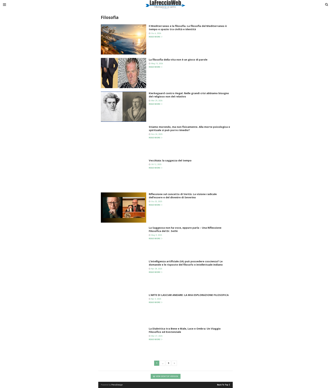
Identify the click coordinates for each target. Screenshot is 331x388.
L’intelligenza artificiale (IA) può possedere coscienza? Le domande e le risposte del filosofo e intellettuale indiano (186, 263)
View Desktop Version (166, 376)
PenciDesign (117, 385)
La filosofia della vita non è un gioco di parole (178, 59)
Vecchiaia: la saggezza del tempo (170, 160)
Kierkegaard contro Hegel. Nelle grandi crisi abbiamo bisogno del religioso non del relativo (189, 94)
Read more (155, 37)
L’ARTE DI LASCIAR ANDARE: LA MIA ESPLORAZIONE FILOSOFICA (189, 295)
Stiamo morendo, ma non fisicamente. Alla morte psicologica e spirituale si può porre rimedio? (189, 128)
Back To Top (222, 385)
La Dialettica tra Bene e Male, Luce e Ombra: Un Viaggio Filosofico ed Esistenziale (185, 330)
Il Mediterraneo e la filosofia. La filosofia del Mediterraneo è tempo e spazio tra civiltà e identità (188, 27)
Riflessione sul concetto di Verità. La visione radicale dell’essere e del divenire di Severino (183, 195)
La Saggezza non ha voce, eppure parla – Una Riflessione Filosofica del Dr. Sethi (185, 229)
